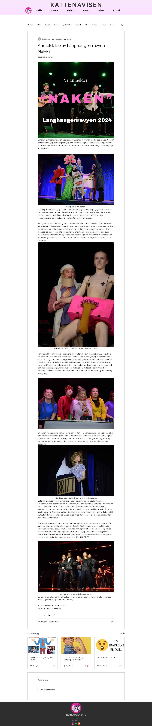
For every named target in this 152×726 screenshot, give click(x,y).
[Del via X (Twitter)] (44, 615)
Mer (111, 25)
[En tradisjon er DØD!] (109, 645)
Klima (39, 25)
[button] (122, 25)
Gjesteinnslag (67, 25)
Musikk (103, 25)
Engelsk (78, 25)
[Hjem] (28, 10)
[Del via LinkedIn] (49, 615)
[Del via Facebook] (39, 615)
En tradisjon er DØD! (106, 657)
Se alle (122, 633)
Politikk (47, 25)
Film (86, 25)
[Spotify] (76, 723)
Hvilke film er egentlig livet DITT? (41, 658)
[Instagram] (73, 723)
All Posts (30, 25)
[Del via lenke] (54, 615)
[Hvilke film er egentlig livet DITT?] (42, 645)
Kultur (56, 25)
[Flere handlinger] (113, 39)
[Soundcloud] (79, 723)
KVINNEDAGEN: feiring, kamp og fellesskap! (74, 658)
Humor (94, 25)
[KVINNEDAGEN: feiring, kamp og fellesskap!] (76, 645)
